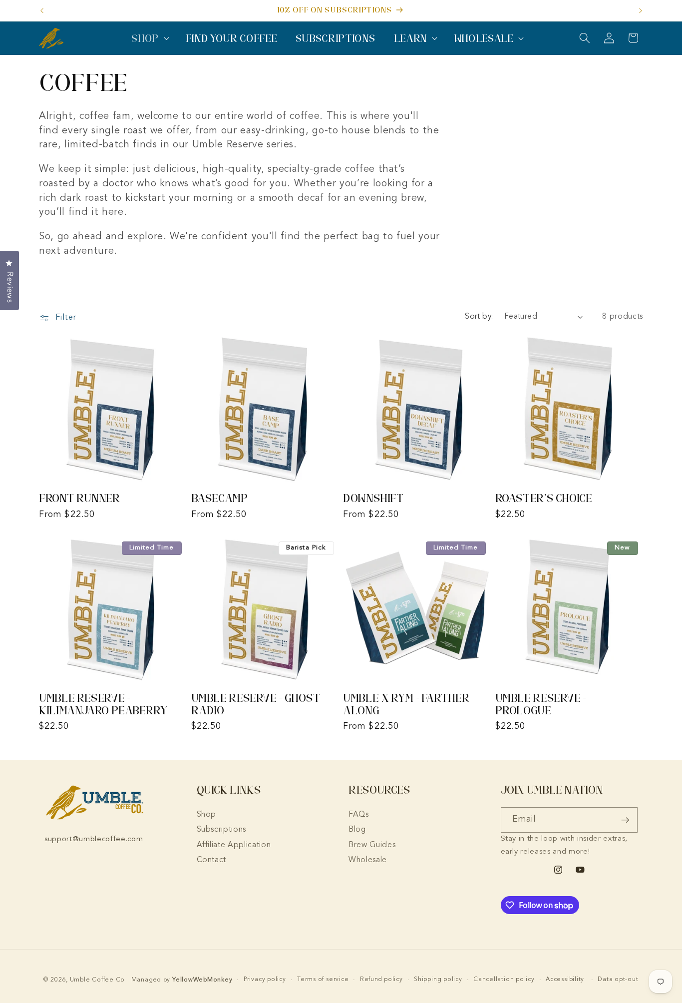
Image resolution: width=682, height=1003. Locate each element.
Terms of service (322, 980)
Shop (207, 815)
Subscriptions (222, 830)
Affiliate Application (234, 845)
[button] (149, 38)
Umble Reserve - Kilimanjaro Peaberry (103, 704)
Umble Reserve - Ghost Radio (256, 704)
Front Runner (79, 498)
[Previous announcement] (42, 10)
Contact (212, 860)
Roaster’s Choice (543, 498)
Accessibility (565, 980)
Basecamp (219, 498)
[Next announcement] (641, 10)
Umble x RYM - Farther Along (406, 704)
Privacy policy (265, 980)
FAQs (358, 815)
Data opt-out (618, 980)
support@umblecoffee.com (93, 839)
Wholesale (367, 860)
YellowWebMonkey (202, 980)
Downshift (373, 498)
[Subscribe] (625, 820)
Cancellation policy (504, 980)
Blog (357, 830)
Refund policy (381, 980)
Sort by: (479, 317)
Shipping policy (438, 980)
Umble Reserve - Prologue (540, 704)
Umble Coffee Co (97, 980)
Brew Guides (371, 845)
